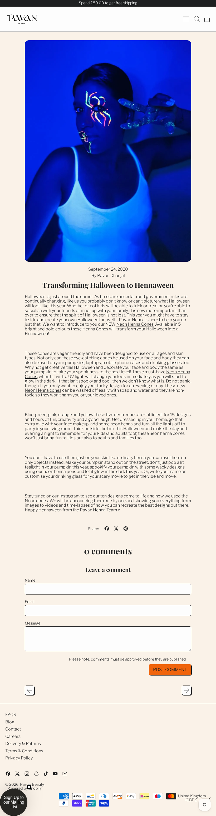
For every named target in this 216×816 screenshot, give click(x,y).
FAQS (10, 714)
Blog (9, 721)
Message (32, 623)
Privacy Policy (19, 757)
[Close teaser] (29, 787)
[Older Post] (29, 690)
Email (29, 602)
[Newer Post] (186, 690)
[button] (196, 19)
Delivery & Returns (23, 743)
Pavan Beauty (32, 784)
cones (55, 390)
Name (30, 580)
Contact (13, 729)
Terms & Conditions (24, 750)
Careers (13, 736)
